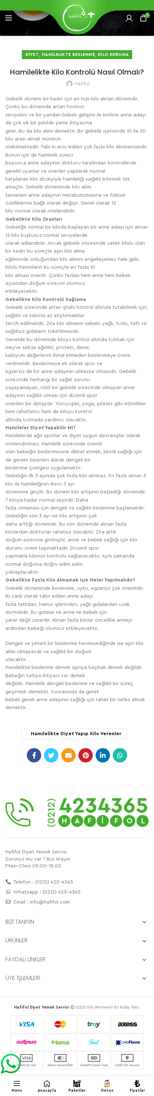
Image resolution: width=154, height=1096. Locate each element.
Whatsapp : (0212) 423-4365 (46, 892)
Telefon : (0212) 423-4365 (42, 882)
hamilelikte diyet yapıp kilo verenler (76, 733)
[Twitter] (51, 755)
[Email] (68, 755)
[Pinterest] (85, 755)
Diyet (32, 54)
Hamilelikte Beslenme (68, 54)
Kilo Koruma (113, 54)
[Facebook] (34, 755)
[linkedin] (103, 755)
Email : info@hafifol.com (41, 902)
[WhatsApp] (120, 755)
